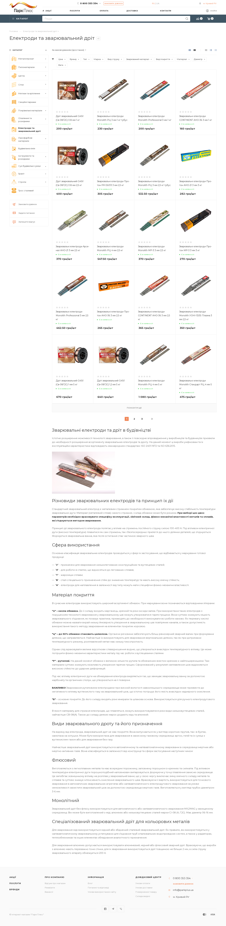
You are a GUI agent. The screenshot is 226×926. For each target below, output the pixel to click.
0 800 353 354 (89, 3)
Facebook (105, 909)
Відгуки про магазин (55, 883)
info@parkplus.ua (183, 890)
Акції (12, 877)
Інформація (96, 877)
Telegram (113, 909)
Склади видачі (142, 896)
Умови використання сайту (102, 892)
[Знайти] (187, 19)
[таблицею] (216, 50)
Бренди (14, 889)
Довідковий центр (148, 877)
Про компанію (54, 877)
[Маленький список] (190, 50)
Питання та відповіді (98, 887)
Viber (121, 909)
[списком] (211, 50)
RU (153, 3)
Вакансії (49, 892)
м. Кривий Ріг (210, 3)
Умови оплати (142, 883)
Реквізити (50, 887)
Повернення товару (146, 892)
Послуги (15, 883)
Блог (90, 883)
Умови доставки (143, 887)
